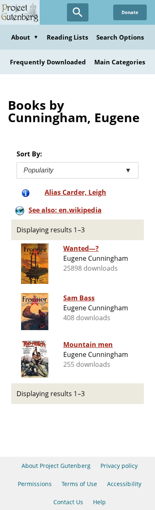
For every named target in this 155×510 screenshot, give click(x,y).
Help (99, 502)
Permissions (34, 484)
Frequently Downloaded (48, 62)
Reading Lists (67, 37)
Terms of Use (79, 484)
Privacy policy (119, 466)
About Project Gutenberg (56, 466)
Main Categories (119, 62)
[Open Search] (77, 12)
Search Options (120, 37)
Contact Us (68, 502)
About (24, 37)
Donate (130, 12)
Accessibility (124, 484)
